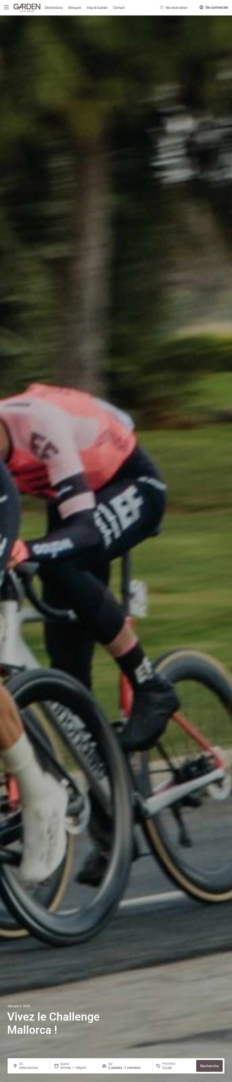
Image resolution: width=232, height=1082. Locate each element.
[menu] (6, 7)
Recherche (209, 1066)
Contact (119, 8)
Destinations (54, 8)
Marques (74, 8)
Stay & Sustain (97, 8)
